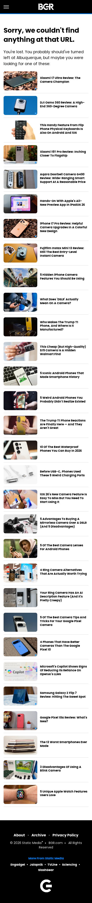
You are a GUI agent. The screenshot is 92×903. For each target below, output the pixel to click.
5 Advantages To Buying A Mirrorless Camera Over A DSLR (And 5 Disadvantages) (63, 522)
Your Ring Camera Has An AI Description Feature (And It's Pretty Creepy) (61, 596)
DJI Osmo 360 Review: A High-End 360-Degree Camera (62, 104)
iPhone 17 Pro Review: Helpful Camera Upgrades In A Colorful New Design (63, 227)
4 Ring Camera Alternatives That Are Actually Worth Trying (63, 572)
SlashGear (46, 870)
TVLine (52, 865)
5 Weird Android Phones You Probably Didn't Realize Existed (63, 399)
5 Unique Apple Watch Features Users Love (63, 793)
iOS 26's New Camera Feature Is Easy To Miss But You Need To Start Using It (63, 498)
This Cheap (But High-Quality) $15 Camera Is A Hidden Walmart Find (63, 350)
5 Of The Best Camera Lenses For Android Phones (61, 547)
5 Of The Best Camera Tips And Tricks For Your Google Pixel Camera (63, 621)
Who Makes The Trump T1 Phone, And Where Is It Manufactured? (59, 326)
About (19, 835)
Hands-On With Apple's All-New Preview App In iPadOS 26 (62, 203)
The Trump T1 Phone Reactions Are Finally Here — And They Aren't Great (63, 424)
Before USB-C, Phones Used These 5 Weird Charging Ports (62, 473)
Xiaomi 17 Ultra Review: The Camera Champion (60, 80)
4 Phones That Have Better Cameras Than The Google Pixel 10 (60, 645)
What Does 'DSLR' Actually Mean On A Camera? (59, 301)
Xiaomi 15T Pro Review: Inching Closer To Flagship (63, 153)
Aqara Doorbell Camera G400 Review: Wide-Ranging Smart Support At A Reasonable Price (63, 178)
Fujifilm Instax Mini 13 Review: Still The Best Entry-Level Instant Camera (62, 252)
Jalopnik (36, 865)
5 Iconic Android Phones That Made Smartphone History (62, 375)
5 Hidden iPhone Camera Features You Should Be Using (62, 276)
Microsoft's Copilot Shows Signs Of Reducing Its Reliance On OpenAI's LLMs (63, 670)
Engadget (17, 865)
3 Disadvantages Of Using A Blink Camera (60, 769)
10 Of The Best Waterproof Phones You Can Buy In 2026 (61, 449)
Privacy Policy (65, 835)
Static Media (32, 843)
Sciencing (69, 865)
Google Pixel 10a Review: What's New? (63, 719)
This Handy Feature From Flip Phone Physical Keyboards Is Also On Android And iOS (62, 129)
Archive (38, 835)
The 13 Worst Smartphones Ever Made (63, 744)
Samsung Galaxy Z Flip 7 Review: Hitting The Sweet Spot (63, 695)
